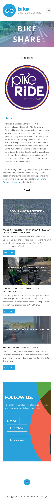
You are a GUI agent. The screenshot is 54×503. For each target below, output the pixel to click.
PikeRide (8, 118)
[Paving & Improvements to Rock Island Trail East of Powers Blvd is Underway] (27, 212)
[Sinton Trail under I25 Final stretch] (27, 330)
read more (8, 252)
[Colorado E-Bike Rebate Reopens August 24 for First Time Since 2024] (27, 271)
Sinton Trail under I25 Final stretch (20, 347)
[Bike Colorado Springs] (22, 10)
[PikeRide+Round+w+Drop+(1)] (27, 87)
